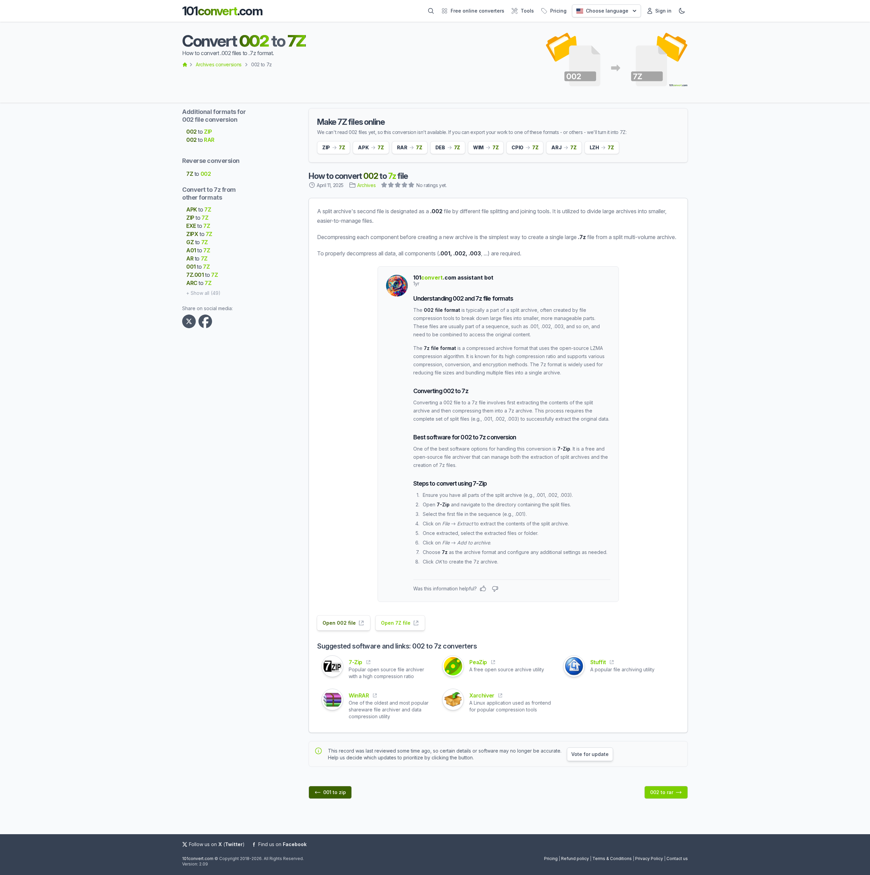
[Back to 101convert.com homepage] (185, 64)
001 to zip (334, 792)
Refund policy (575, 858)
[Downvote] (495, 588)
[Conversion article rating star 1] (384, 185)
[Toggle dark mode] (682, 11)
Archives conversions (219, 64)
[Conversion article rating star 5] (411, 185)
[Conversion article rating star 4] (404, 185)
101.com (222, 11)
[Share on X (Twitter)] (190, 321)
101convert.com (197, 858)
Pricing (551, 858)
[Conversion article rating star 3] (398, 185)
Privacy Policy (649, 858)
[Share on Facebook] (206, 321)
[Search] (431, 11)
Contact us (677, 858)
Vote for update (590, 754)
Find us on (282, 844)
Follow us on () (217, 844)
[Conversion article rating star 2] (391, 185)
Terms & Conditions (612, 858)
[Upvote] (483, 588)
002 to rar (661, 792)
